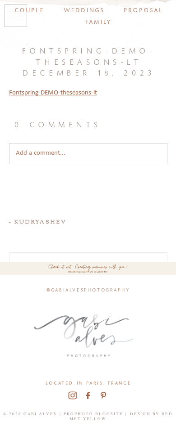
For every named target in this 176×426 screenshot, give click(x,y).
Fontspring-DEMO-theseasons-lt (53, 93)
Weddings (83, 9)
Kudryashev (40, 222)
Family (98, 21)
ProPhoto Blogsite (93, 414)
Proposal (142, 9)
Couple (29, 9)
